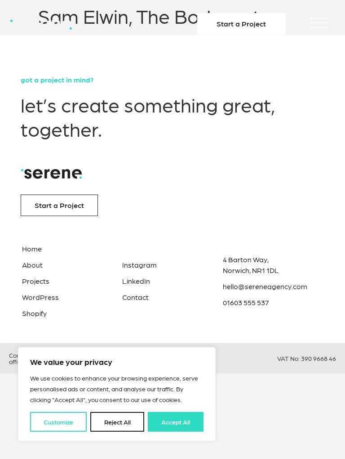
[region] (117, 394)
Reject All (117, 421)
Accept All (175, 421)
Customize (58, 421)
